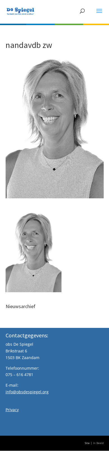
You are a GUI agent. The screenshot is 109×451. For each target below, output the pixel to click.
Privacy (12, 409)
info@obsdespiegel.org (27, 391)
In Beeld (98, 443)
